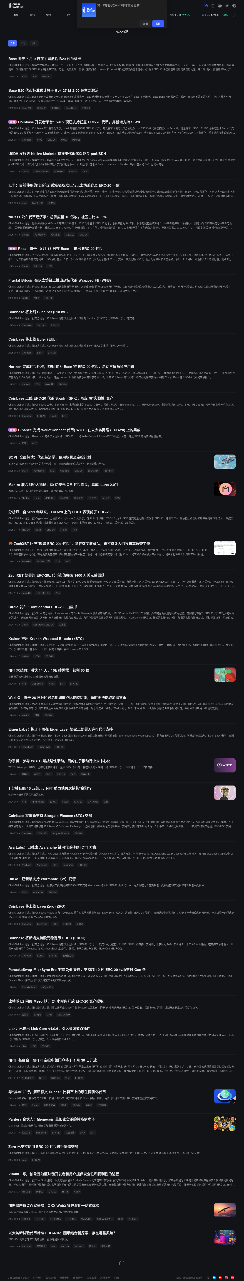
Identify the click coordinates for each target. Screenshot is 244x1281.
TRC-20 (26, 529)
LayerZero (42, 923)
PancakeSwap (29, 987)
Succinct (41, 325)
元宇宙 (65, 1191)
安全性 (39, 1191)
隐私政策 (92, 1277)
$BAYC (53, 801)
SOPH (25, 470)
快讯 (32, 15)
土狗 (106, 801)
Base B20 (26, 107)
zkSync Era (47, 987)
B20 (35, 76)
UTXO (89, 1105)
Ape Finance (38, 801)
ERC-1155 (55, 1218)
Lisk (24, 1046)
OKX (120, 1218)
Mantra (25, 497)
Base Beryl (71, 107)
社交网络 (70, 1132)
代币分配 (55, 1077)
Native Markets (41, 171)
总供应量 (55, 234)
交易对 (80, 923)
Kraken (25, 656)
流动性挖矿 (93, 470)
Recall (25, 266)
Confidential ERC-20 (43, 624)
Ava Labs (26, 864)
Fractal (25, 297)
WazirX (25, 715)
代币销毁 (78, 497)
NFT (68, 561)
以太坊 (51, 202)
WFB (36, 297)
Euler (39, 352)
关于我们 (37, 1277)
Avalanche (42, 864)
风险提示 (105, 1277)
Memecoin (41, 1132)
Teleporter (68, 864)
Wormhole (38, 892)
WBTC (37, 774)
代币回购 (64, 497)
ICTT (55, 864)
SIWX (64, 139)
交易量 (63, 529)
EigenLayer (44, 746)
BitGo (48, 774)
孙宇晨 (25, 774)
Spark (53, 415)
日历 (67, 15)
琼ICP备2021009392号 (189, 1277)
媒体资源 (51, 1277)
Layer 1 (105, 497)
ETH (62, 683)
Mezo (49, 1014)
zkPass (25, 234)
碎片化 (92, 1246)
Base (24, 76)
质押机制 (109, 470)
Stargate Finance (60, 833)
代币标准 (41, 107)
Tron (75, 529)
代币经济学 (40, 234)
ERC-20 (46, 76)
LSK (34, 1046)
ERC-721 (40, 1218)
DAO (82, 1132)
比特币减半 (49, 1105)
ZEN (37, 384)
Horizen (26, 384)
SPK (64, 415)
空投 (52, 470)
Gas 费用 (64, 470)
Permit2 (76, 139)
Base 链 (49, 384)
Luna (36, 497)
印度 (37, 715)
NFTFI (42, 1077)
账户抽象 (26, 1191)
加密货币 (26, 1132)
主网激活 (55, 107)
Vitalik (77, 1191)
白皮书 (62, 624)
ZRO (55, 923)
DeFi (85, 171)
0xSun (65, 801)
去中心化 (85, 774)
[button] (234, 6)
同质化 (64, 1105)
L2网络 (37, 1014)
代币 (50, 266)
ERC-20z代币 (43, 561)
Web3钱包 (86, 1218)
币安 (24, 443)
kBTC (37, 656)
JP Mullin (49, 497)
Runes (35, 1105)
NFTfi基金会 (28, 1077)
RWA (117, 497)
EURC (40, 955)
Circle (25, 624)
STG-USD (42, 833)
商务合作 (78, 1277)
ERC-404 (71, 1218)
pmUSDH (58, 171)
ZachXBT (26, 561)
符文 (24, 1105)
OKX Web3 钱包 (105, 1218)
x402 (39, 139)
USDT (38, 529)
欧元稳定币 (68, 955)
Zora (58, 561)
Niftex (51, 683)
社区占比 (69, 234)
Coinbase (26, 139)
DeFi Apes (93, 801)
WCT (34, 443)
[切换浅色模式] (227, 6)
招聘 (116, 1277)
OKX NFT (133, 1218)
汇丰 (24, 202)
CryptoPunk (37, 683)
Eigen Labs (27, 746)
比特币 (25, 1014)
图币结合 (41, 1246)
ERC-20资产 (64, 1014)
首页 (15, 15)
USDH (25, 171)
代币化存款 (37, 202)
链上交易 (105, 1246)
